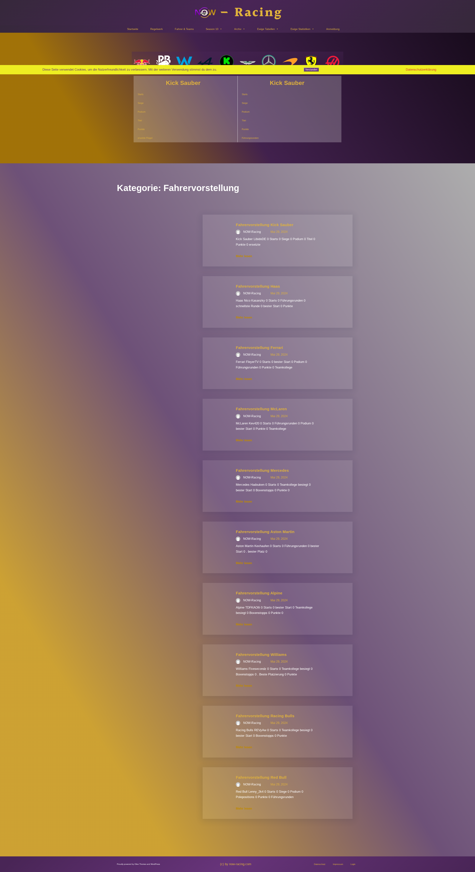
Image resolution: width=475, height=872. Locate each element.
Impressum (338, 864)
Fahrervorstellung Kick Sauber (264, 225)
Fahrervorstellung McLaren (261, 409)
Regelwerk (156, 28)
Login (352, 864)
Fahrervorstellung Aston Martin (265, 532)
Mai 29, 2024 (279, 231)
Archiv (237, 28)
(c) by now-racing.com (235, 864)
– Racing (251, 13)
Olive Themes (141, 864)
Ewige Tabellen (266, 28)
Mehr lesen (244, 256)
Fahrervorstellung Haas (258, 286)
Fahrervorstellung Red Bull (261, 777)
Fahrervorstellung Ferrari (259, 347)
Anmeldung (333, 28)
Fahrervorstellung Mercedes (262, 470)
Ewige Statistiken (300, 28)
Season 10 (212, 28)
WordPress (155, 864)
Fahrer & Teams (184, 28)
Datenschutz (319, 864)
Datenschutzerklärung (421, 69)
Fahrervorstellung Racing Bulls (265, 716)
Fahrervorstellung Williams (261, 654)
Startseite (132, 28)
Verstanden (311, 69)
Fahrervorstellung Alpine (259, 593)
